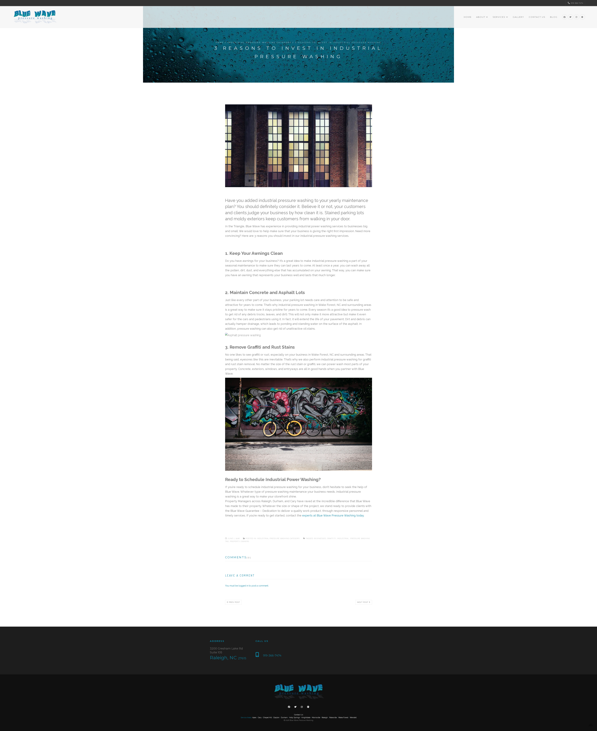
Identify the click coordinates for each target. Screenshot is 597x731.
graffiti (331, 538)
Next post (363, 602)
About (480, 17)
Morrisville (316, 718)
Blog (553, 17)
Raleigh (325, 718)
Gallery (518, 17)
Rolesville (333, 718)
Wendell (353, 718)
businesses (320, 538)
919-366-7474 (576, 3)
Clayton (276, 718)
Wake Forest (343, 718)
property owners (239, 541)
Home (468, 17)
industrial (343, 538)
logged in (243, 585)
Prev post (234, 602)
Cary (259, 718)
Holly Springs (294, 718)
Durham (284, 718)
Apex (254, 718)
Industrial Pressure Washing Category (259, 42)
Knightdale (305, 718)
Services (499, 17)
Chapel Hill (267, 718)
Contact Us (537, 17)
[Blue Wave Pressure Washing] (34, 17)
